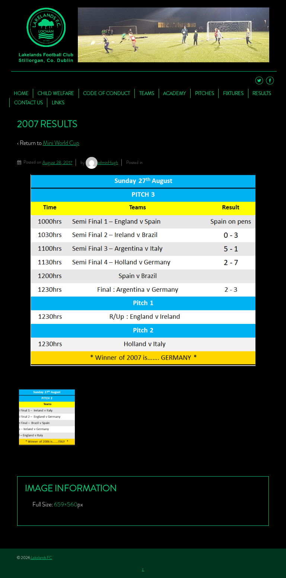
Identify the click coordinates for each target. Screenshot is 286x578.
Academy (174, 93)
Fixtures (233, 93)
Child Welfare (56, 93)
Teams (146, 93)
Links (58, 102)
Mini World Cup (61, 143)
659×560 (65, 504)
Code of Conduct (106, 93)
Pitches (204, 93)
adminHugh (108, 162)
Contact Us (28, 102)
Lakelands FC (41, 557)
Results (261, 93)
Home (21, 93)
